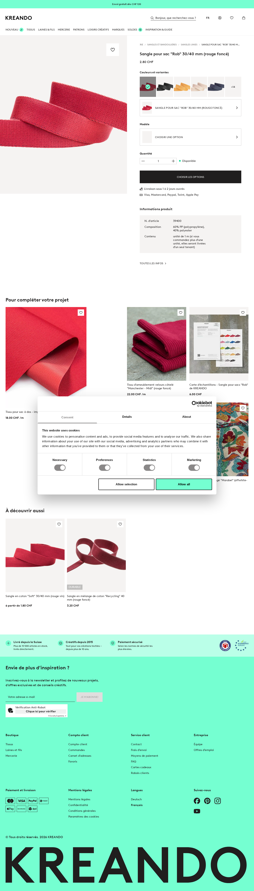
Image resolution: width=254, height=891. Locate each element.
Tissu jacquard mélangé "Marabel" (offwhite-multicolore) (218, 482)
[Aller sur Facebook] (197, 801)
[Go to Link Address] (127, 4)
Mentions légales (79, 799)
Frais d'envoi (139, 750)
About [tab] (186, 416)
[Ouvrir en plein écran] (63, 114)
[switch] (104, 468)
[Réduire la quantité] (143, 161)
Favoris (72, 761)
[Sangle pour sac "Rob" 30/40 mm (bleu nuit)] (216, 87)
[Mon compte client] (220, 18)
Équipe (198, 744)
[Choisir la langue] (208, 18)
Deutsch (136, 799)
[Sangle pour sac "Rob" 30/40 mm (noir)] (165, 87)
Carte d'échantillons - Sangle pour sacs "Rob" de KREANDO (218, 386)
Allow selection (126, 484)
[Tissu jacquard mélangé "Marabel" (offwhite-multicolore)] (219, 439)
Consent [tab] (67, 417)
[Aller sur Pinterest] (207, 801)
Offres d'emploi (204, 750)
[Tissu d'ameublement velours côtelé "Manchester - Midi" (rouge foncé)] (156, 344)
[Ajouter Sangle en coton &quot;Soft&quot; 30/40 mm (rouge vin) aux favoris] (59, 524)
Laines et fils (14, 750)
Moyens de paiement (144, 755)
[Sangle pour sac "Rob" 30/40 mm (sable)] (199, 87)
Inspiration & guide (158, 29)
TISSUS (31, 29)
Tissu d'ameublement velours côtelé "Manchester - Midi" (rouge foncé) (150, 386)
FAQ (133, 761)
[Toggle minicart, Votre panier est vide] (243, 18)
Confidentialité (78, 805)
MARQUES (118, 29)
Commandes (76, 750)
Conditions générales (82, 811)
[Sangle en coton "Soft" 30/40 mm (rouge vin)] (35, 555)
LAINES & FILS (46, 29)
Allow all (184, 484)
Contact (136, 744)
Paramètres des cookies (83, 816)
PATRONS (78, 29)
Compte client (77, 744)
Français (137, 805)
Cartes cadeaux (141, 767)
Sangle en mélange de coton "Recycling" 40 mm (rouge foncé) (95, 597)
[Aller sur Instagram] (217, 801)
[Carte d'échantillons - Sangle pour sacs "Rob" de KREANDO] (219, 344)
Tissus (9, 744)
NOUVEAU (12, 29)
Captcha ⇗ (57, 716)
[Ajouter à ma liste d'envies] (112, 49)
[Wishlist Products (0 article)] (232, 18)
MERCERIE (64, 29)
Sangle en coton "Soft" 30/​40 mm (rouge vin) (35, 596)
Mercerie (11, 755)
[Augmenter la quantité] (173, 161)
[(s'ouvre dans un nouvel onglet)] (225, 645)
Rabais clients (140, 773)
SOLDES (132, 29)
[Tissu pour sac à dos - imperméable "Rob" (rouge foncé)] (46, 357)
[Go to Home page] (19, 18)
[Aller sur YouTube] (197, 811)
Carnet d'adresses (79, 755)
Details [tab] (127, 416)
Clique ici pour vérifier (41, 711)
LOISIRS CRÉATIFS (98, 29)
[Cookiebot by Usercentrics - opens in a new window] (194, 404)
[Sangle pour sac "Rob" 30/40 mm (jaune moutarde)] (182, 87)
